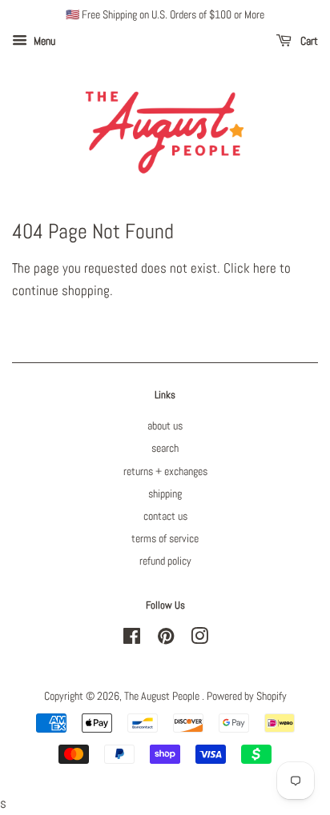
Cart (308, 41)
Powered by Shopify (247, 696)
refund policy (165, 560)
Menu (43, 41)
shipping (165, 493)
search (165, 448)
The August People (163, 696)
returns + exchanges (165, 471)
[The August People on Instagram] (199, 639)
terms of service (165, 538)
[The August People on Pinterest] (166, 639)
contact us (165, 516)
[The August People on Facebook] (132, 639)
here (264, 268)
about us (165, 425)
